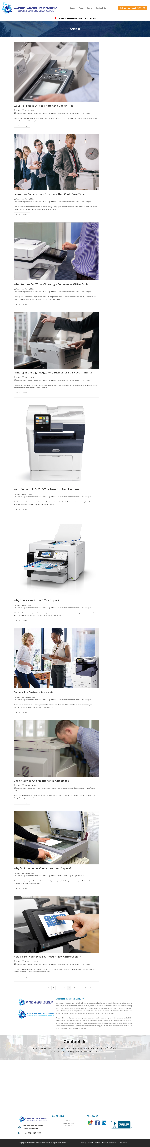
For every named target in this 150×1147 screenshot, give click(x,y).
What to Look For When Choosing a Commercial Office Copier (51, 284)
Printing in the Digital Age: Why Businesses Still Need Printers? (53, 372)
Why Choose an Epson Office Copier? (36, 600)
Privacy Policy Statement (110, 1143)
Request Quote (85, 8)
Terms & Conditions (94, 1143)
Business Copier (21, 113)
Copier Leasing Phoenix (71, 788)
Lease (72, 8)
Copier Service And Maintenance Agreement (41, 780)
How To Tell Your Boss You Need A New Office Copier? (47, 956)
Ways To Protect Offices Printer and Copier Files (43, 105)
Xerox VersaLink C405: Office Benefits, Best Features (46, 489)
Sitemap (83, 1143)
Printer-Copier (74, 113)
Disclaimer (123, 1143)
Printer (66, 113)
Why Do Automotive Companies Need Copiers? (42, 868)
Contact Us (101, 8)
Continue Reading (23, 125)
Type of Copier (86, 113)
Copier (30, 113)
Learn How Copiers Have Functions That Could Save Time (49, 194)
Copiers (60, 113)
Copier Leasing (57, 788)
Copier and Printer (40, 113)
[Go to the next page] (96, 988)
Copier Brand (52, 113)
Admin (18, 110)
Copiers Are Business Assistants (33, 692)
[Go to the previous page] (48, 988)
